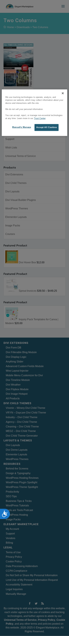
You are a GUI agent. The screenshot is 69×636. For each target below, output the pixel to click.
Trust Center (40, 118)
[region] (34, 112)
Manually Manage (21, 127)
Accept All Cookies (46, 127)
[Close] (62, 93)
